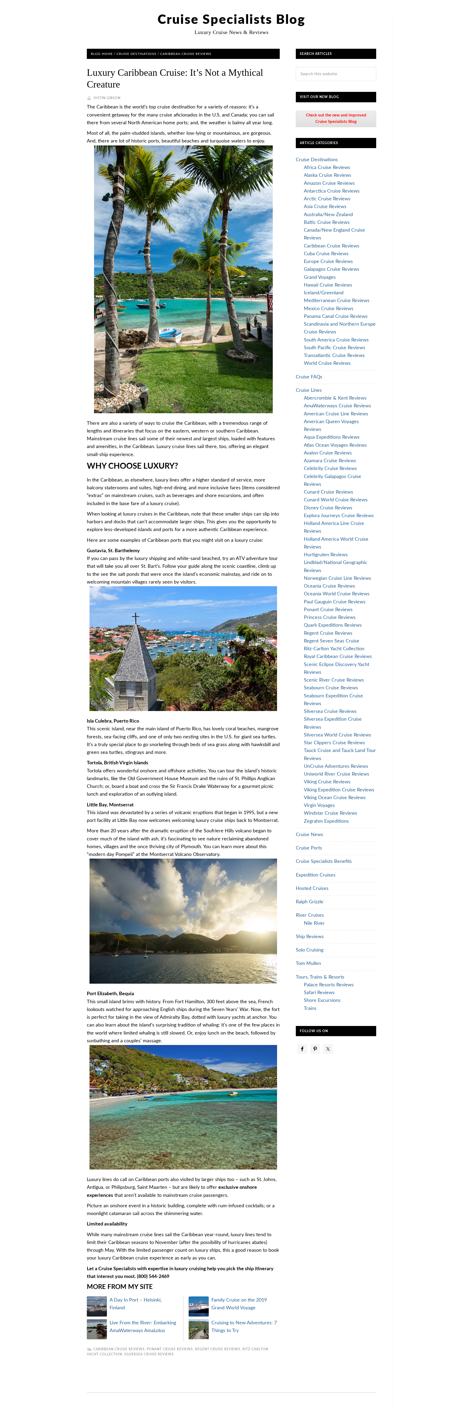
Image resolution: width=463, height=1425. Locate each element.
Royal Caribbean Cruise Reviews (338, 656)
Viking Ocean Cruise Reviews (335, 797)
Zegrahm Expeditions (326, 821)
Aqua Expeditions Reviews (332, 437)
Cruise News (309, 834)
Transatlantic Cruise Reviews (334, 355)
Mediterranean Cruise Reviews (336, 300)
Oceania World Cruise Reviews (336, 594)
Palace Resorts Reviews (329, 985)
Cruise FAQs (309, 377)
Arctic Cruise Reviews (327, 199)
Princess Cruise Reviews (330, 617)
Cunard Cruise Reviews (328, 492)
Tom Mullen (308, 963)
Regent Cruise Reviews (217, 1349)
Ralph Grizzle (309, 902)
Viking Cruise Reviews (327, 782)
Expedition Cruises (315, 875)
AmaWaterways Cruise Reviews (337, 406)
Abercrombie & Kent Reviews (335, 398)
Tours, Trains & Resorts (320, 977)
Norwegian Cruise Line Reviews (337, 578)
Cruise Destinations (317, 159)
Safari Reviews (319, 992)
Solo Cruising (309, 950)
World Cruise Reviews (327, 363)
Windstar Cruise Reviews (330, 813)
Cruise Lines (309, 390)
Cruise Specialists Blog (231, 19)
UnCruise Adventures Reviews (336, 766)
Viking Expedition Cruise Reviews (339, 790)
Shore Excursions (322, 1000)
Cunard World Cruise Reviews (336, 500)
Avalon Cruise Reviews (328, 453)
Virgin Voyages (319, 805)
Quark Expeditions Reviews (333, 625)
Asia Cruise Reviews (325, 206)
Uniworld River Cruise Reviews (336, 774)
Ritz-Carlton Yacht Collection (334, 648)
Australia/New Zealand (328, 214)
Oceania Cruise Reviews (329, 586)
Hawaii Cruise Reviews (328, 285)
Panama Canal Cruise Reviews (336, 316)
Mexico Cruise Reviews (328, 308)
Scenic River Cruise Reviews (334, 680)
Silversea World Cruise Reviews (337, 735)
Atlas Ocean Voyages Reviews (335, 445)
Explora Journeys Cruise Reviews (339, 515)
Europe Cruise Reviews (328, 261)
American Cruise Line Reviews (336, 414)
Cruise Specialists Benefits (324, 861)
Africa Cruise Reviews (327, 167)
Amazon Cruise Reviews (329, 183)
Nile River (314, 923)
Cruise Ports (309, 848)
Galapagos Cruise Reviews (331, 269)
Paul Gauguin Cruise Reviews (334, 602)
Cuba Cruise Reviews (326, 253)
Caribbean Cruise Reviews (119, 1349)
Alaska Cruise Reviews (327, 175)
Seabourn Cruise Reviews (331, 688)
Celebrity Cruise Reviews (330, 468)
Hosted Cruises (312, 888)
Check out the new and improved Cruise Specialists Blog (336, 118)
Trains (310, 1008)
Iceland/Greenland (323, 293)
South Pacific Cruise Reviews (334, 347)
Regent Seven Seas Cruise (331, 641)
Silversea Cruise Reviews (149, 1354)
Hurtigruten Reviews (326, 554)
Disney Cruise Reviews (328, 508)
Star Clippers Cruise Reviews (334, 742)
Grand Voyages (320, 277)
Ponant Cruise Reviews (170, 1349)
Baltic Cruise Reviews (327, 222)
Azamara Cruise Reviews (330, 460)
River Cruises (310, 915)
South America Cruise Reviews (336, 340)
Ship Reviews (310, 936)
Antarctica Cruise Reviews (332, 191)
